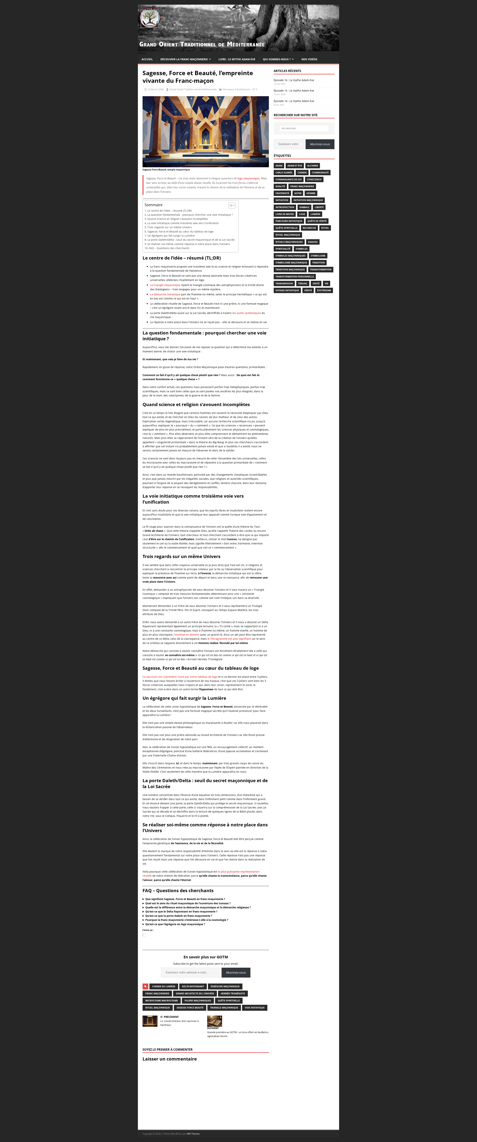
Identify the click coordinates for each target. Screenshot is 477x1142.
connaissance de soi (289, 179)
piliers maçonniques (198, 1000)
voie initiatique (255, 1007)
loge (302, 214)
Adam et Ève (295, 165)
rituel (325, 228)
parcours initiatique (289, 221)
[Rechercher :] (304, 128)
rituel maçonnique (157, 1007)
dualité (280, 186)
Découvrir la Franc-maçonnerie (184, 59)
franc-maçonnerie (157, 993)
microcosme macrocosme (161, 1000)
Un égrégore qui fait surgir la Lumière (171, 235)
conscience (314, 179)
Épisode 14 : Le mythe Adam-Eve (294, 101)
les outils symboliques (246, 313)
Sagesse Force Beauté (190, 1007)
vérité (308, 290)
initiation (282, 200)
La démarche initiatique (165, 294)
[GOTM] (238, 49)
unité (316, 283)
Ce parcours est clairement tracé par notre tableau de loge (180, 676)
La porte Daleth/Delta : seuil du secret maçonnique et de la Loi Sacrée (191, 239)
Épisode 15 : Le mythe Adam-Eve (294, 90)
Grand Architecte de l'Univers (195, 993)
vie (326, 283)
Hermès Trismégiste (233, 993)
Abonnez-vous (236, 972)
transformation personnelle (295, 276)
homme (311, 193)
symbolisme (318, 255)
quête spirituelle (229, 1000)
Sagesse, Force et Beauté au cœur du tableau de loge (180, 231)
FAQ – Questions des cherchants (169, 248)
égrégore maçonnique (225, 986)
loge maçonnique (248, 178)
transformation (320, 269)
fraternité (282, 193)
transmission (284, 283)
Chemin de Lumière (163, 986)
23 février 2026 (156, 89)
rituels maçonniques (289, 242)
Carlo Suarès (284, 172)
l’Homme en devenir (186, 634)
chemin (302, 172)
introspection (285, 207)
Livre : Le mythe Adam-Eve (237, 59)
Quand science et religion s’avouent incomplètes (177, 219)
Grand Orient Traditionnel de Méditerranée (193, 89)
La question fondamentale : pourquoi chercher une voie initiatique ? (190, 214)
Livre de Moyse (285, 214)
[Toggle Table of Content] (230, 205)
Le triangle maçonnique (165, 285)
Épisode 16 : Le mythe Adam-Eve (294, 80)
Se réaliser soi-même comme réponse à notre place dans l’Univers (188, 244)
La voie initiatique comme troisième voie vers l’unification (183, 223)
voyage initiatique (287, 290)
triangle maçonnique (224, 1007)
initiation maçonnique (308, 200)
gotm (297, 193)
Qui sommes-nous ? (277, 59)
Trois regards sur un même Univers (169, 227)
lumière (315, 214)
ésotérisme (324, 290)
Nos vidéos (309, 59)
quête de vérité (317, 221)
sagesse (313, 242)
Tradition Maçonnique (290, 269)
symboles (302, 248)
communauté (320, 172)
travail (302, 283)
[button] (142, 53)
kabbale (304, 207)
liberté (319, 207)
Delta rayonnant (193, 986)
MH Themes (193, 1133)
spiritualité (283, 248)
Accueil (147, 59)
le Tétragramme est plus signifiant (229, 638)
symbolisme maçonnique (291, 262)
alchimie (312, 165)
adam (279, 165)
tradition (318, 262)
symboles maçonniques (291, 255)
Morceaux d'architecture (236, 89)
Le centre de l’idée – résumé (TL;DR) (169, 210)
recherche (309, 228)
